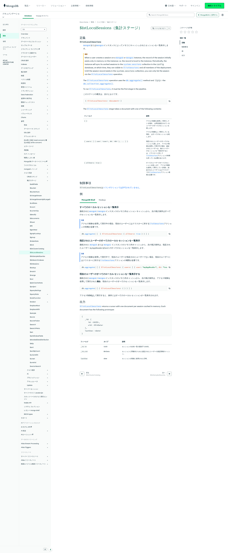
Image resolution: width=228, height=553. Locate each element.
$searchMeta (35, 328)
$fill (31, 226)
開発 (92, 22)
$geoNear (33, 230)
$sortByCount (35, 351)
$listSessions (34, 264)
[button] (170, 6)
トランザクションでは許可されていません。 (122, 187)
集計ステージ (111, 22)
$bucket (33, 188)
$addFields (34, 184)
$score (32, 317)
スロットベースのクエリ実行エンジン (35, 398)
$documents (34, 218)
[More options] (169, 28)
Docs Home (84, 22)
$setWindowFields (36, 336)
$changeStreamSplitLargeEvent (40, 199)
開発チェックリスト (28, 102)
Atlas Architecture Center (8, 62)
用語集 (26, 150)
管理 (4, 41)
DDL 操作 (27, 132)
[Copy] (169, 101)
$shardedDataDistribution (39, 340)
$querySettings (35, 290)
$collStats (33, 203)
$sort (32, 347)
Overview (24, 34)
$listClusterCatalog (37, 249)
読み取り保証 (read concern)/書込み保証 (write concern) (35, 141)
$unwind (33, 362)
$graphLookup (35, 233)
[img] (181, 32)
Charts (23, 117)
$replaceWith (35, 309)
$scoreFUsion (35, 321)
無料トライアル (214, 6)
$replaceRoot (35, 305)
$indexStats (34, 241)
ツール (5, 55)
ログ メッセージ (29, 154)
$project (33, 287)
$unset (32, 359)
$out (31, 279)
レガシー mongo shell (31, 410)
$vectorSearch (35, 366)
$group (32, 237)
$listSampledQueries (37, 256)
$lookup (33, 268)
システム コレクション (32, 406)
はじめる (6, 24)
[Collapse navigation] (50, 549)
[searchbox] (170, 15)
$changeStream (36, 196)
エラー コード (29, 146)
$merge (33, 275)
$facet (32, 222)
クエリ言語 (100, 22)
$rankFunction (35, 298)
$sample (33, 313)
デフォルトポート (30, 136)
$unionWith (34, 355)
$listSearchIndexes (37, 260)
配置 (4, 30)
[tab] (88, 200)
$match (33, 271)
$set (31, 332)
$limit (32, 245)
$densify (33, 214)
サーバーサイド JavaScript (33, 393)
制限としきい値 (29, 158)
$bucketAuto (35, 192)
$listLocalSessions (36, 252)
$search (33, 324)
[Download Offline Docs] (45, 549)
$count (32, 207)
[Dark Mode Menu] (222, 15)
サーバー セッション (31, 389)
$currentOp (34, 211)
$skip (32, 343)
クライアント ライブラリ (9, 48)
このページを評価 (186, 28)
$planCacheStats (36, 283)
